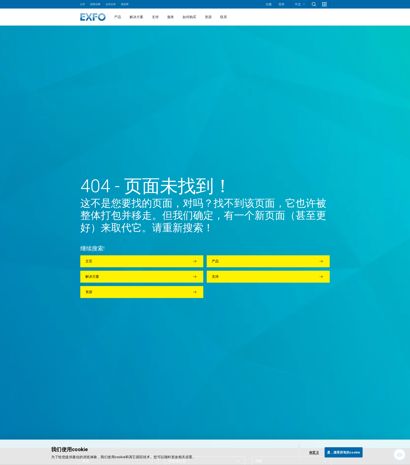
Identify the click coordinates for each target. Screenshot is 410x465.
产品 (117, 17)
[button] (314, 4)
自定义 (314, 452)
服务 (170, 17)
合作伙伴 (110, 4)
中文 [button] (298, 4)
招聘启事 (95, 4)
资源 (208, 17)
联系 (223, 17)
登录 (281, 4)
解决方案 (136, 17)
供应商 (125, 4)
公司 (82, 4)
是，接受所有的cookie (343, 452)
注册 (269, 4)
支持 (155, 17)
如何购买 (189, 17)
